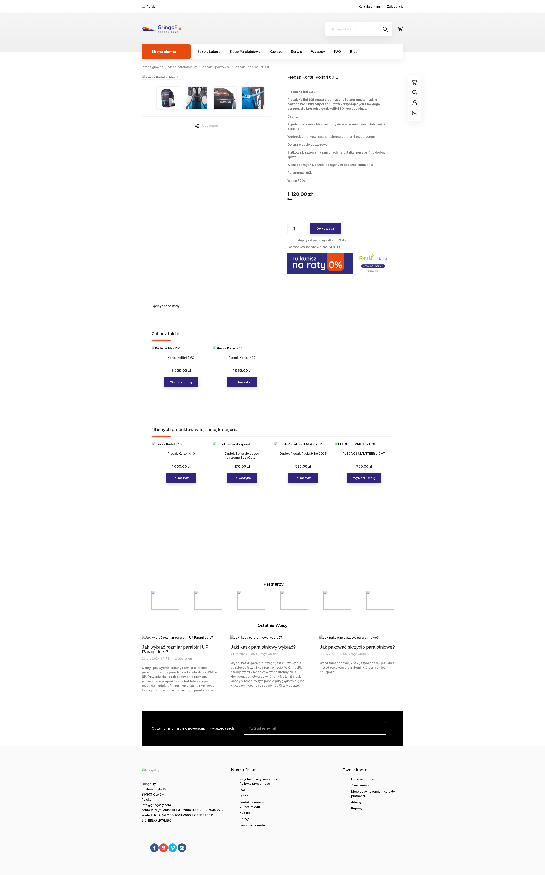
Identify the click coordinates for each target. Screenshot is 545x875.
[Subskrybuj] (379, 728)
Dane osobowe (362, 779)
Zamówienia (360, 785)
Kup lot (245, 813)
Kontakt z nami (370, 6)
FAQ (242, 790)
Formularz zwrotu (252, 825)
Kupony (357, 808)
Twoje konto (355, 769)
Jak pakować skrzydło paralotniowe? (357, 647)
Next (395, 600)
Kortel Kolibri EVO (181, 358)
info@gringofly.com (156, 805)
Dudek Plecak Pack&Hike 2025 (303, 453)
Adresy (356, 802)
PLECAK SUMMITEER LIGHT (364, 453)
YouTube (163, 847)
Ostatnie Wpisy (273, 625)
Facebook (154, 847)
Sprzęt (244, 819)
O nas (244, 796)
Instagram (182, 847)
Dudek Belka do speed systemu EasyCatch (242, 455)
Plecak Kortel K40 (242, 358)
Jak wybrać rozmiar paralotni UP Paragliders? (175, 649)
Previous (150, 600)
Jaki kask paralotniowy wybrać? (263, 647)
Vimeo (172, 847)
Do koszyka (325, 228)
